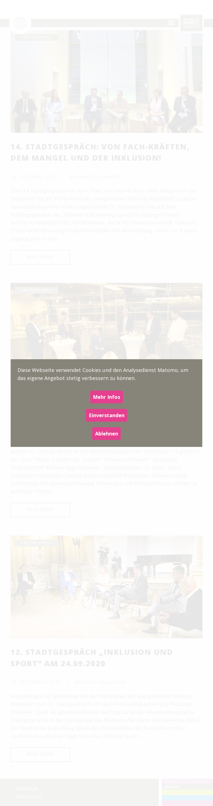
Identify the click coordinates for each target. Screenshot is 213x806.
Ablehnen (106, 433)
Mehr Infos (106, 397)
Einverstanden (107, 415)
